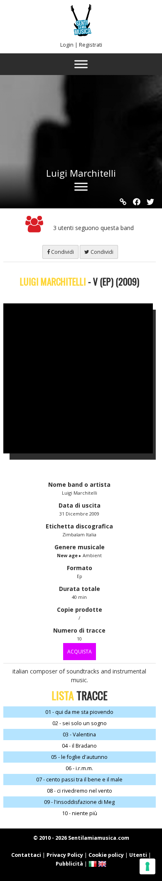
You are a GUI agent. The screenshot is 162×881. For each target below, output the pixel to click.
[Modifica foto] (84, 378)
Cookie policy (106, 854)
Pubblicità (69, 863)
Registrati (90, 44)
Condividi (62, 251)
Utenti (138, 854)
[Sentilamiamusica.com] (81, 34)
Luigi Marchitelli (81, 173)
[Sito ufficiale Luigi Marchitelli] (123, 202)
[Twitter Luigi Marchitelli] (150, 202)
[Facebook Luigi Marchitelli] (136, 202)
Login (67, 44)
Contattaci (26, 854)
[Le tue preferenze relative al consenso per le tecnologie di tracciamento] (147, 866)
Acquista (79, 651)
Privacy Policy (65, 854)
